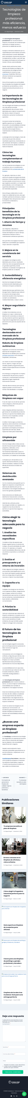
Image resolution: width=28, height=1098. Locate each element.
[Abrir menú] (26, 2)
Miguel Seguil (10, 31)
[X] (14, 1096)
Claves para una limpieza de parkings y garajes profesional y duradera (13, 961)
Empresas (10, 6)
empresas (5, 74)
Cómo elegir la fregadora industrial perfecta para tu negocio (14, 893)
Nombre (6, 1047)
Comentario (6, 1024)
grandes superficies (8, 355)
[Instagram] (17, 1096)
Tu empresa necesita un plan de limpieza (21, 781)
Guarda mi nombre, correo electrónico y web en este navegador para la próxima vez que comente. (14, 1066)
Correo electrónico (9, 1054)
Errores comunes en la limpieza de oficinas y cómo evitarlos (12, 860)
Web (4, 1061)
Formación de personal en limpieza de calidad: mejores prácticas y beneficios (6, 784)
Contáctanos (6, 758)
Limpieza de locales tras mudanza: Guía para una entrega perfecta (13, 994)
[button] (24, 1094)
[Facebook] (11, 1096)
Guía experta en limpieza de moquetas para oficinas (13, 927)
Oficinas (18, 6)
